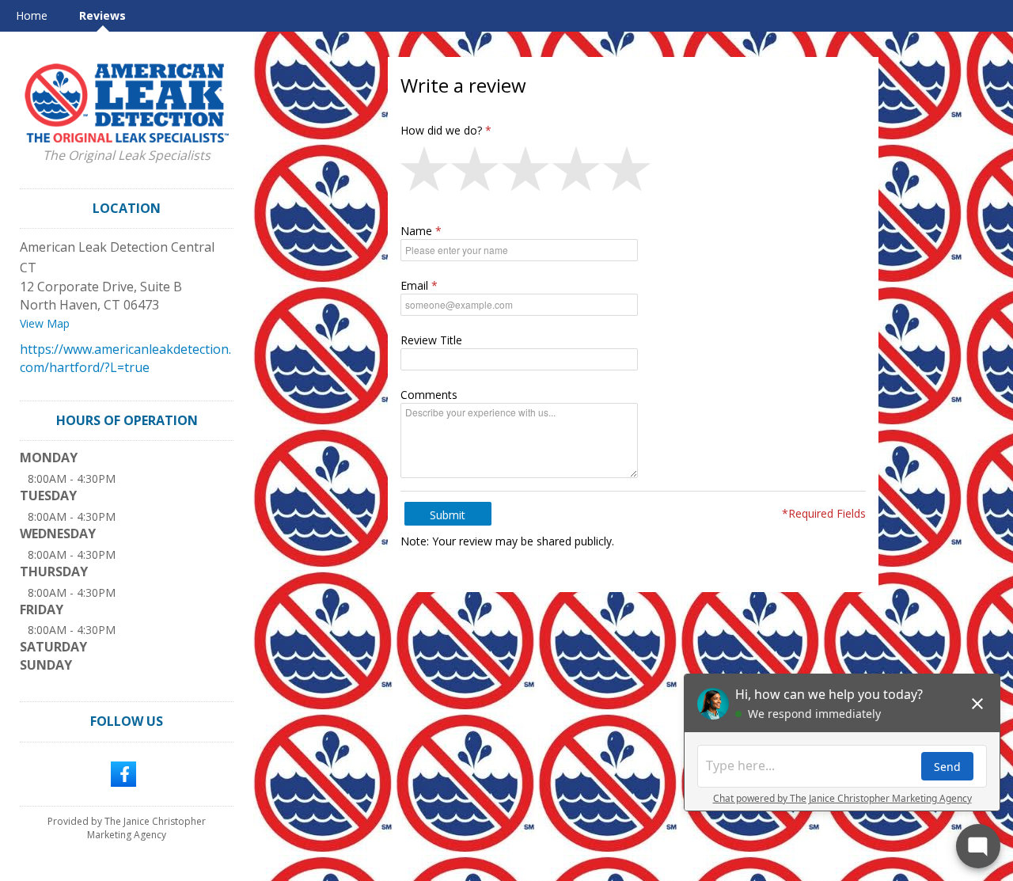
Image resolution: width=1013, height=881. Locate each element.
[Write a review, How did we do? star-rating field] (633, 173)
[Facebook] (123, 772)
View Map (45, 323)
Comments (428, 394)
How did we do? (441, 130)
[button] (425, 173)
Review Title (431, 339)
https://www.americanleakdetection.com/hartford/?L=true (125, 358)
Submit (447, 514)
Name (416, 230)
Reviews (102, 15)
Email (414, 285)
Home (31, 15)
